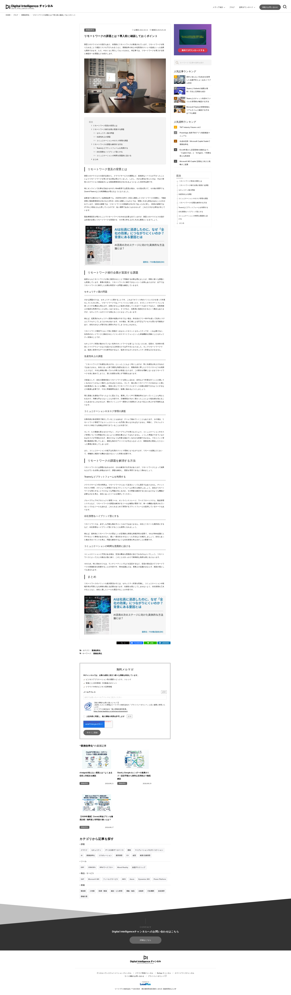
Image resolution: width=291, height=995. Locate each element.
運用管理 (119, 855)
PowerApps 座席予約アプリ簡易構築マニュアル (195, 134)
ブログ (232, 7)
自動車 (141, 891)
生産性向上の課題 (103, 137)
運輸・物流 (130, 891)
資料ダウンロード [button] (246, 7)
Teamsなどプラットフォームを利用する (112, 148)
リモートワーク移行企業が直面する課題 (108, 129)
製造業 (83, 891)
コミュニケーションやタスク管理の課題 (112, 141)
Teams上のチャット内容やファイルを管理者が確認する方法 (198, 99)
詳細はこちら (145, 940)
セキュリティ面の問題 (105, 133)
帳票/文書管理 (145, 855)
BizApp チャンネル (164, 973)
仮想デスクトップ (138, 867)
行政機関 (151, 891)
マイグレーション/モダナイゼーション (149, 850)
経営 (134, 855)
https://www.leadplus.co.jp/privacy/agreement (111, 711)
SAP (82, 879)
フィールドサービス (110, 879)
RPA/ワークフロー (106, 867)
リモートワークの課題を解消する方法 (108, 144)
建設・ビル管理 (116, 891)
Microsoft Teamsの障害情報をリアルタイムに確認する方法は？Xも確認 (198, 110)
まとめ (95, 159)
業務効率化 (90, 30)
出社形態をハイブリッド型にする (110, 152)
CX (127, 855)
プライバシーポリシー (156, 976)
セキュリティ (96, 850)
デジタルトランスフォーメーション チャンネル (114, 973)
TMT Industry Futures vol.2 (190, 127)
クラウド (84, 850)
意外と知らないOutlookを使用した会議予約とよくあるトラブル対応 (198, 80)
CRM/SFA (92, 867)
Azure (132, 879)
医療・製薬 (103, 891)
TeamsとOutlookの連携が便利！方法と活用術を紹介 (197, 89)
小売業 (92, 891)
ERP (82, 867)
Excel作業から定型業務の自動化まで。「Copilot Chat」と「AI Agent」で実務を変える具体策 (195, 153)
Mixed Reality (122, 867)
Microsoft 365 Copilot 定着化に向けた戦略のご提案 (195, 162)
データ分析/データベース (114, 850)
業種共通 (84, 896)
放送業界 (161, 891)
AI (82, 855)
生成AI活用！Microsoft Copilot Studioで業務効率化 (195, 142)
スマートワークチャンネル (184, 973)
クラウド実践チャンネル (144, 973)
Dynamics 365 (144, 879)
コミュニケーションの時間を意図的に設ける (114, 156)
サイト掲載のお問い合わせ (134, 976)
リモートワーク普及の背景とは (105, 126)
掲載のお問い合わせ (270, 7)
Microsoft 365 (93, 879)
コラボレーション (105, 855)
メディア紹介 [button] (218, 7)
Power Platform (160, 879)
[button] (284, 7)
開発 (129, 850)
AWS (124, 879)
